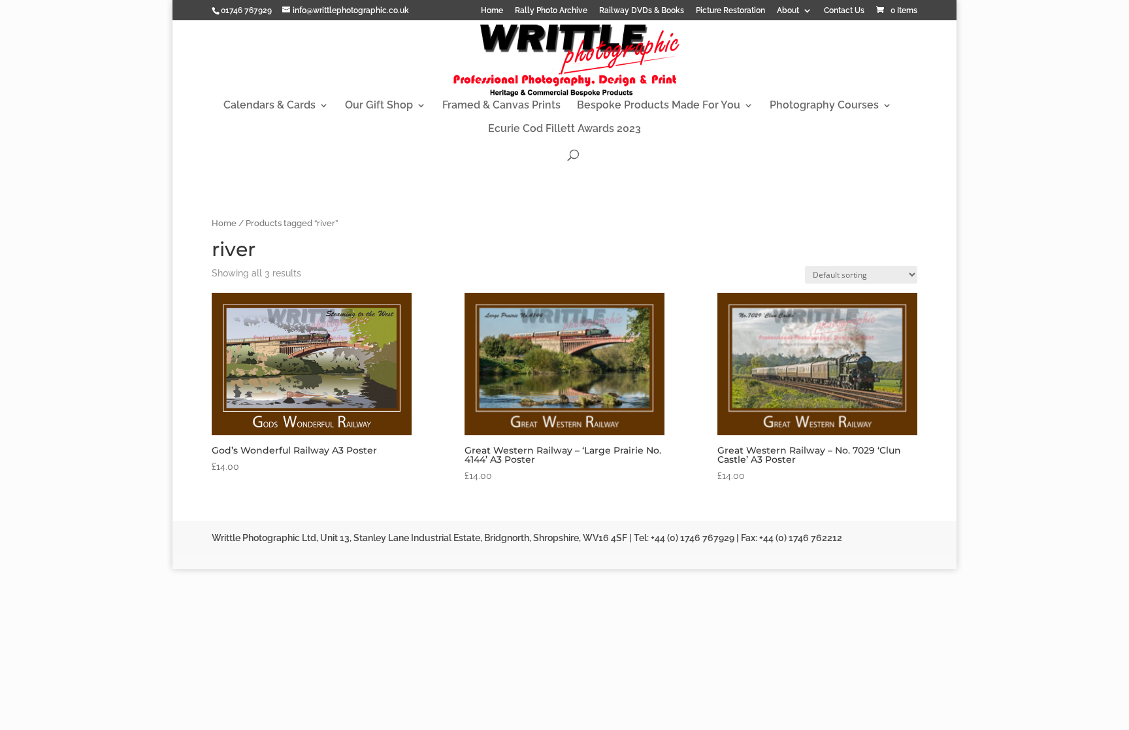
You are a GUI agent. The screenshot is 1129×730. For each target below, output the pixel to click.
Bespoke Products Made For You (658, 106)
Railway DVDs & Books (641, 11)
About (788, 11)
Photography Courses (824, 106)
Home (492, 11)
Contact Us (844, 11)
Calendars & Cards (269, 106)
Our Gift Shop (379, 106)
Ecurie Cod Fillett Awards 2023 (564, 129)
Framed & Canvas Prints (501, 106)
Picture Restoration (730, 11)
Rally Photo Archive (551, 11)
